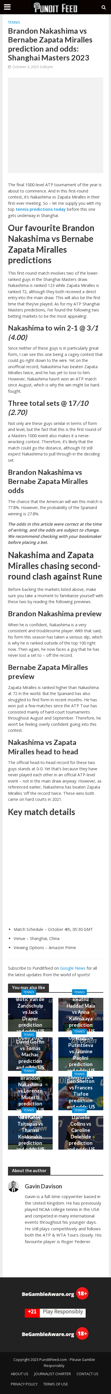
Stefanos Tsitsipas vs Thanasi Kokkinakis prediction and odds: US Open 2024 (30, 1136)
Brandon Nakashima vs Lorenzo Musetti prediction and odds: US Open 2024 (30, 1097)
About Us (19, 1373)
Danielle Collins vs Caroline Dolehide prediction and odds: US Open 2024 (81, 1136)
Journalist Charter (52, 1373)
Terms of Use (55, 1384)
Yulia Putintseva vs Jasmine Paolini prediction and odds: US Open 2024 (81, 1058)
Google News (72, 968)
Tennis (14, 22)
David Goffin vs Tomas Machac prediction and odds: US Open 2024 (30, 1058)
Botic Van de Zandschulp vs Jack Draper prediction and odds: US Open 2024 (30, 1018)
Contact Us (87, 1373)
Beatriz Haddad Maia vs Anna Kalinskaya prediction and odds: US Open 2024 (81, 1018)
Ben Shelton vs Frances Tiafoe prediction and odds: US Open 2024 (81, 1097)
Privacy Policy (24, 1384)
